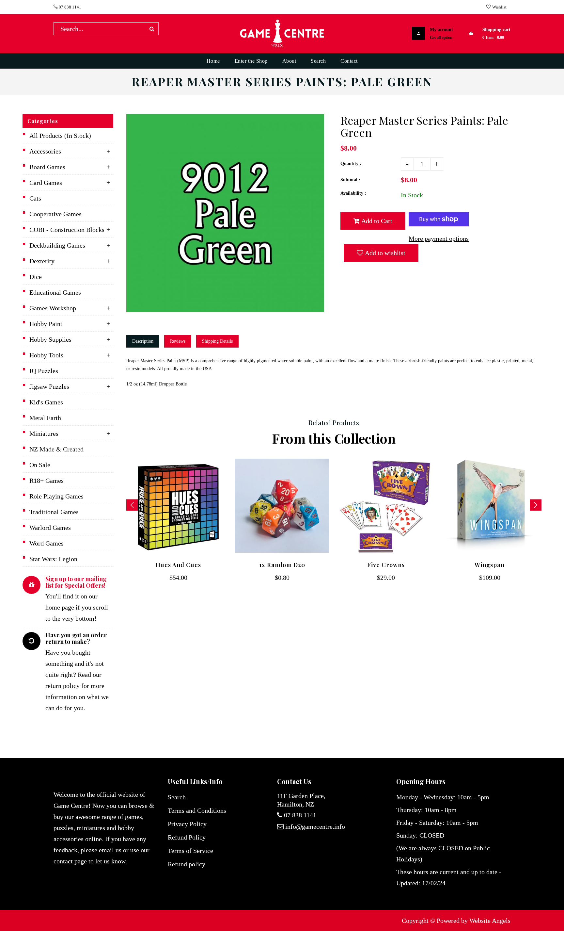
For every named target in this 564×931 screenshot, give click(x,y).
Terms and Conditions (197, 810)
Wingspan (490, 565)
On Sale (39, 464)
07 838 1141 (69, 7)
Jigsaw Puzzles (49, 386)
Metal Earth (45, 417)
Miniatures (43, 433)
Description (142, 341)
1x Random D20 (282, 565)
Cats (35, 198)
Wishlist (499, 7)
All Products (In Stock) (60, 135)
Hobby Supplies (50, 339)
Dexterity (42, 261)
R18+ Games (46, 480)
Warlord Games (50, 527)
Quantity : (350, 163)
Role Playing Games (56, 496)
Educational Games (55, 292)
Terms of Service (190, 850)
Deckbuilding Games (57, 245)
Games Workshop (52, 308)
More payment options (439, 238)
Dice (35, 276)
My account (441, 29)
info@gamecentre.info (315, 826)
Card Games (45, 182)
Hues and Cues (178, 565)
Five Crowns (386, 565)
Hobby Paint (45, 323)
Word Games (46, 543)
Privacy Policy (187, 823)
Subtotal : (350, 179)
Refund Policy (187, 837)
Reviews (177, 341)
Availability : (353, 193)
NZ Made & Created (56, 449)
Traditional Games (54, 511)
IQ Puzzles (43, 370)
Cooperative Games (55, 214)
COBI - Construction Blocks (66, 229)
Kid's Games (46, 402)
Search (177, 797)
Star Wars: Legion (53, 559)
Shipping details (217, 341)
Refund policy (186, 864)
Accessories (45, 151)
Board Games (47, 167)
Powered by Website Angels (473, 920)
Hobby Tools (46, 355)
